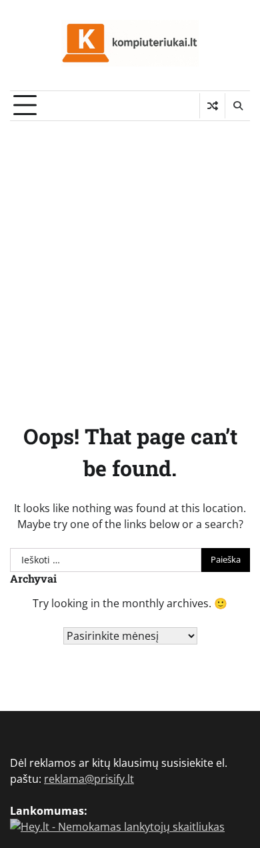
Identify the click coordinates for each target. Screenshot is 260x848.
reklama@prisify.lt (89, 779)
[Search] (237, 105)
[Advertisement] (130, 257)
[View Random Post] (212, 105)
